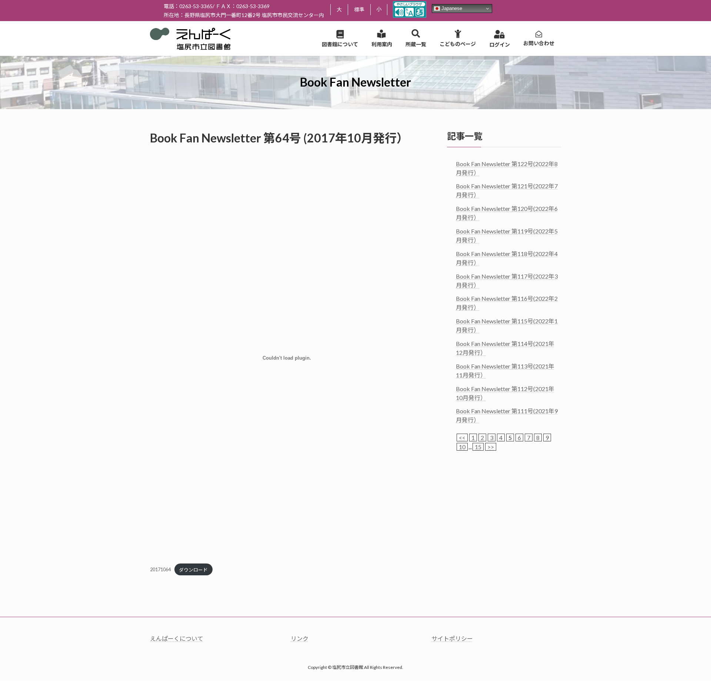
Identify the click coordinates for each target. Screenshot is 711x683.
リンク (299, 638)
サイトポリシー (452, 638)
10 (462, 446)
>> (490, 446)
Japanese (451, 8)
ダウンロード (193, 570)
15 (478, 446)
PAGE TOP (688, 656)
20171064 (160, 570)
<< (462, 437)
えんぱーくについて (176, 638)
